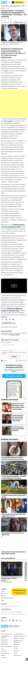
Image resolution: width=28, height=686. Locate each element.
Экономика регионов (6, 646)
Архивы (3, 591)
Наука (2, 648)
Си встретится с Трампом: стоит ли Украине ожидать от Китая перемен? (11, 578)
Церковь (3, 655)
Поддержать (20, 2)
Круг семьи (16, 651)
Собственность (17, 655)
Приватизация (4, 644)
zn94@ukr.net (19, 612)
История (16, 648)
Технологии (4, 651)
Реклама (3, 595)
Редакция (3, 593)
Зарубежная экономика (19, 636)
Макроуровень (4, 640)
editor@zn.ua (23, 614)
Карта (2, 600)
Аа (13, 2)
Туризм (15, 653)
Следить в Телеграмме (15, 376)
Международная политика (5, 637)
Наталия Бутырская (7, 581)
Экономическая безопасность (18, 641)
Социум (16, 646)
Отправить (14, 356)
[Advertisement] (14, 104)
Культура (3, 657)
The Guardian (8, 121)
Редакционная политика (7, 598)
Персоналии (17, 644)
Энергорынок (4, 642)
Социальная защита (18, 634)
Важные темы (4, 6)
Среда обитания (5, 653)
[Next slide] (26, 6)
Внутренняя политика (6, 634)
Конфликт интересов (19, 638)
